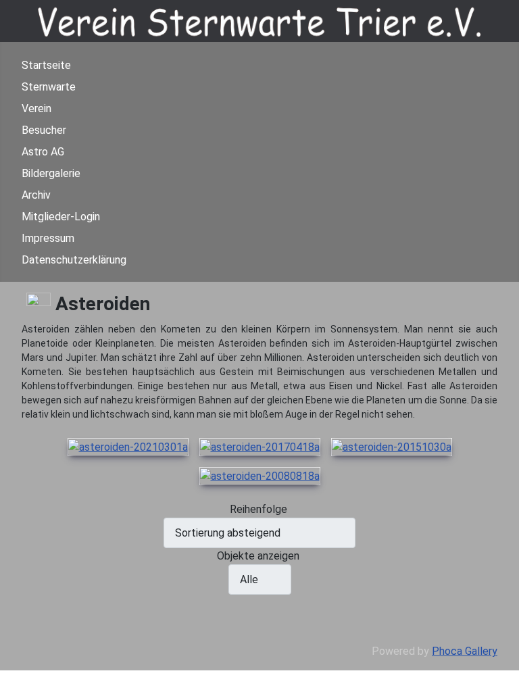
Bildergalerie (51, 173)
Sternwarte (49, 86)
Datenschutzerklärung (74, 259)
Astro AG (43, 151)
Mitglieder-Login (61, 216)
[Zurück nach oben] (502, 675)
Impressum (48, 238)
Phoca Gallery (464, 651)
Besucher (44, 130)
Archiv (36, 195)
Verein (36, 108)
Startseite (46, 65)
